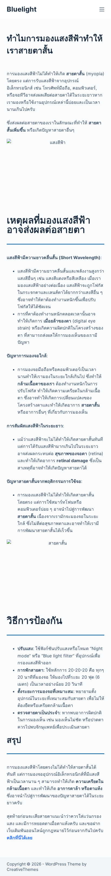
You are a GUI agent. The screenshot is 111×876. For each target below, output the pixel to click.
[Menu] (101, 9)
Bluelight (22, 9)
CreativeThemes (22, 869)
